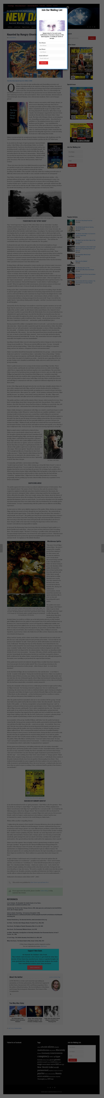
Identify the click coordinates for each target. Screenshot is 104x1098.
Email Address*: (43, 56)
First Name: (42, 43)
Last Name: (42, 49)
